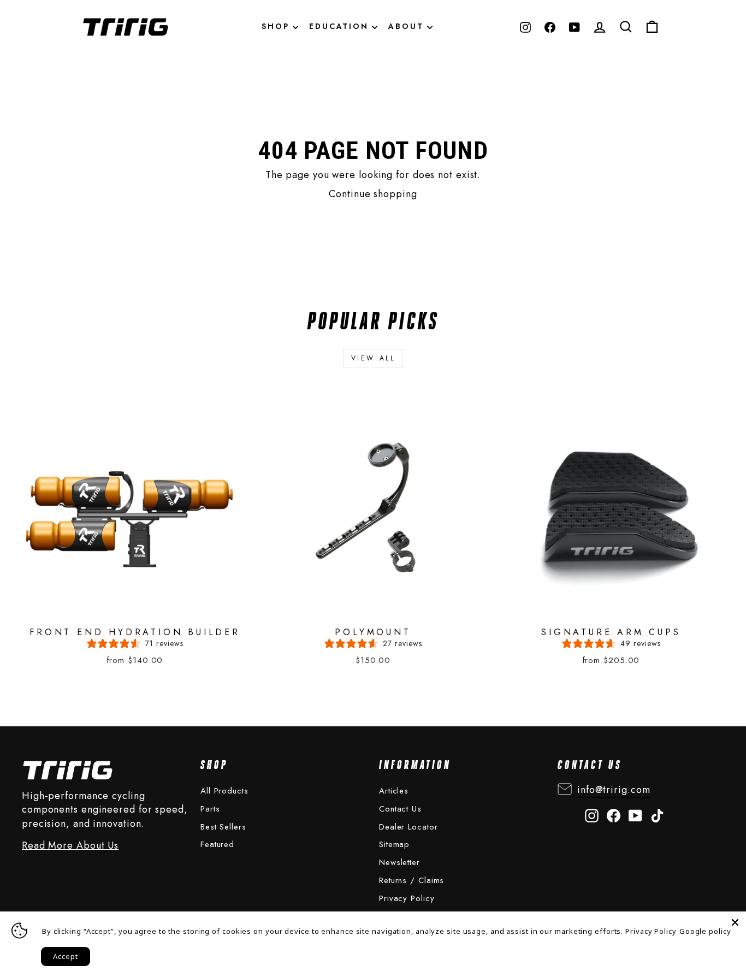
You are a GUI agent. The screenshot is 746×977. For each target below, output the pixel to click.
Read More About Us (70, 845)
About (407, 26)
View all (373, 358)
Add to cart (124, 525)
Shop (277, 26)
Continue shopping (373, 194)
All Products (224, 791)
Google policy (705, 931)
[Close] (735, 922)
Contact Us (400, 809)
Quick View (120, 496)
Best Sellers (223, 827)
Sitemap (394, 844)
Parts (210, 809)
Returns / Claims (411, 880)
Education (340, 26)
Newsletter (399, 862)
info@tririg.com (613, 790)
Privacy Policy (407, 898)
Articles (393, 791)
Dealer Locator (408, 827)
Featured (217, 844)
